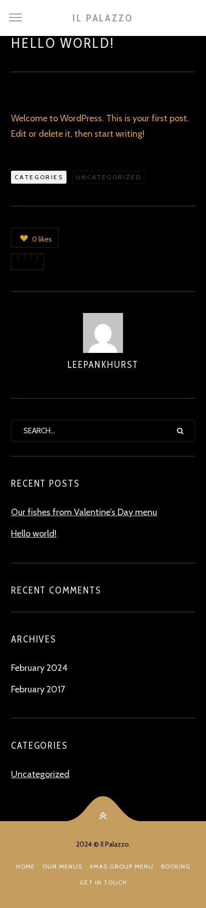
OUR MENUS (62, 866)
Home (25, 866)
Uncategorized (108, 177)
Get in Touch (103, 882)
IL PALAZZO (102, 18)
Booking (175, 866)
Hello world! (33, 533)
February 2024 (39, 667)
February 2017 (38, 689)
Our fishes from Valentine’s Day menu (84, 512)
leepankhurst (103, 364)
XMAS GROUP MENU (122, 866)
